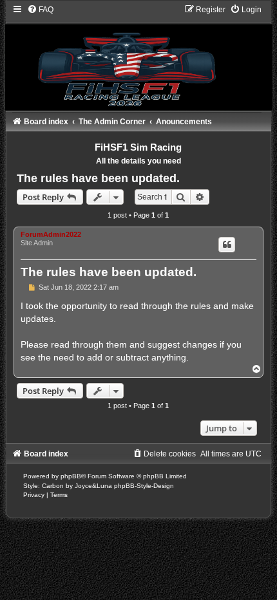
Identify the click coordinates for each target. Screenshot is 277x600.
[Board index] (138, 57)
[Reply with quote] (226, 244)
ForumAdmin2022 (51, 234)
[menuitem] (40, 9)
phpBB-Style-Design (144, 485)
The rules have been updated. (98, 178)
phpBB (71, 476)
